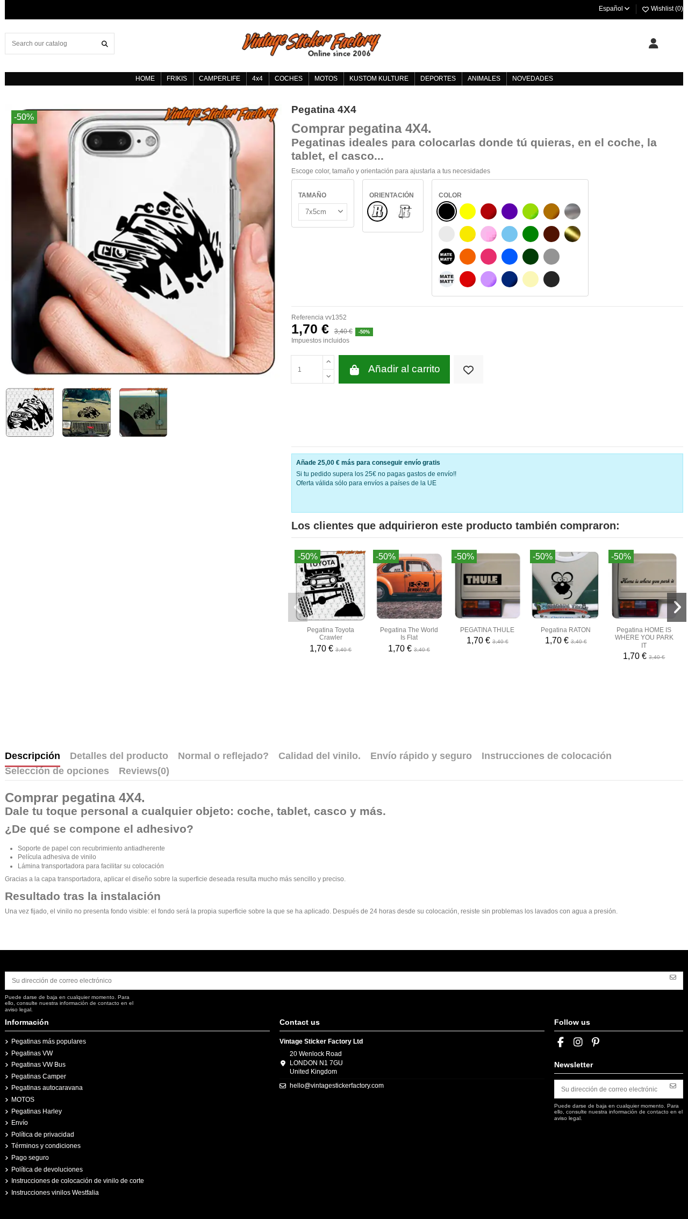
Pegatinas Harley (36, 1111)
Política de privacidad (42, 1134)
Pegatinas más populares (48, 1041)
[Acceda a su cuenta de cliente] (653, 43)
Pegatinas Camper (38, 1076)
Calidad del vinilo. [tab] (319, 756)
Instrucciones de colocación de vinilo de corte (77, 1181)
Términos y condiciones (46, 1146)
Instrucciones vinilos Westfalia (55, 1192)
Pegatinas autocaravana (47, 1088)
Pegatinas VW (32, 1053)
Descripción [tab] (32, 756)
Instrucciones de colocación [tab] (547, 756)
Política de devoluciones (47, 1169)
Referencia (307, 317)
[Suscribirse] (673, 977)
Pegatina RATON (566, 630)
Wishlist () (666, 8)
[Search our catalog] (104, 43)
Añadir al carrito (404, 368)
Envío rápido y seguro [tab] (421, 756)
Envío (19, 1122)
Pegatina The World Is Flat (409, 633)
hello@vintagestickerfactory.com (337, 1085)
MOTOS (22, 1099)
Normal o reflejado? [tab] (223, 756)
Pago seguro (30, 1157)
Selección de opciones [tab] (57, 771)
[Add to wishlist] (468, 369)
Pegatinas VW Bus (38, 1064)
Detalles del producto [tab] (119, 756)
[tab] (144, 774)
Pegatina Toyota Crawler (330, 633)
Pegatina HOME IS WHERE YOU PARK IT (644, 637)
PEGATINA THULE (487, 630)
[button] (297, 607)
